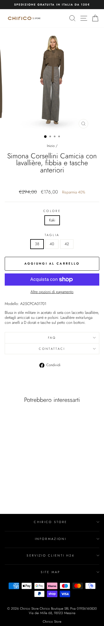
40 (52, 244)
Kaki (52, 220)
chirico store (50, 522)
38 (37, 244)
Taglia (52, 235)
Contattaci (52, 348)
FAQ (52, 337)
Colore (52, 211)
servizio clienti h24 (50, 555)
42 (67, 244)
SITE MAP (50, 572)
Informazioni (50, 539)
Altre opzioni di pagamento (52, 291)
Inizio (51, 145)
